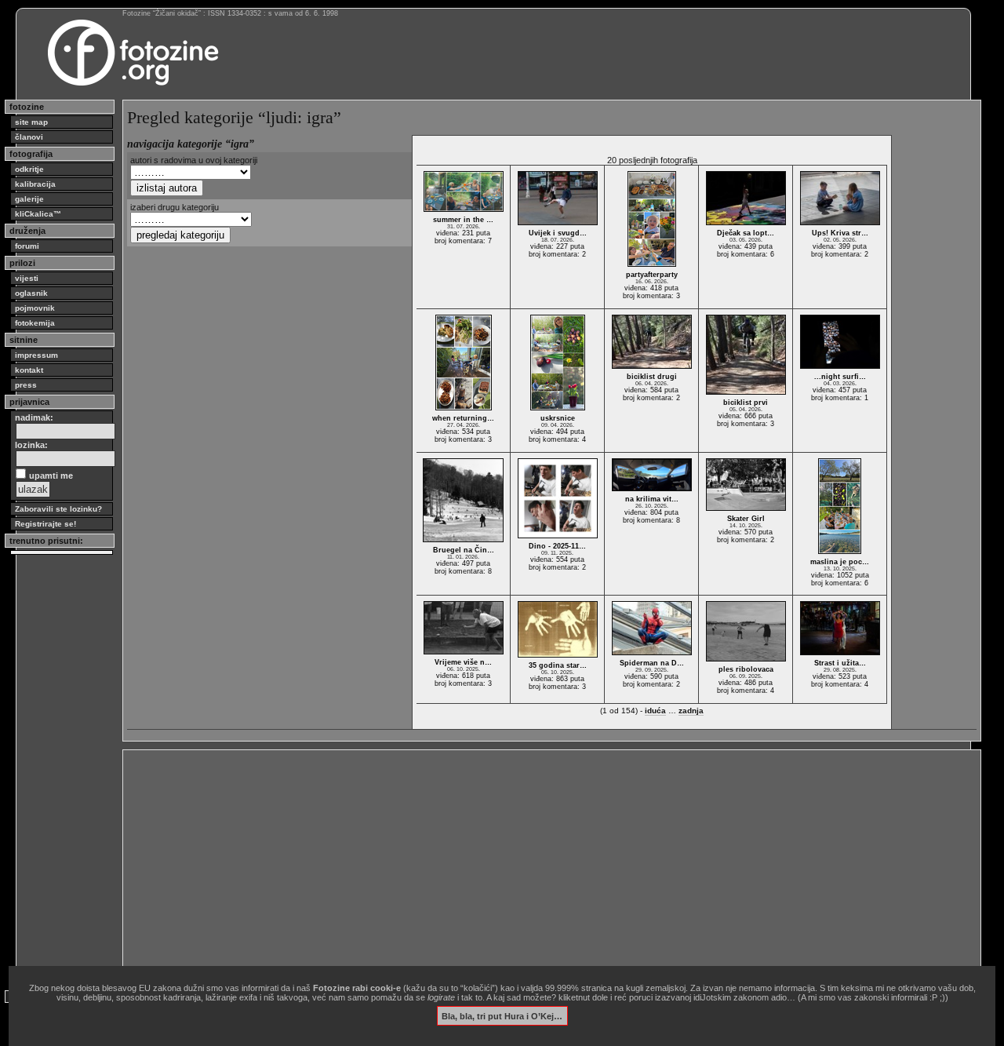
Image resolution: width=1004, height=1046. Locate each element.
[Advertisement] (552, 864)
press (26, 385)
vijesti (26, 278)
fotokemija (35, 323)
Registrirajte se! (45, 523)
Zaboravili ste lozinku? (58, 509)
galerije (29, 199)
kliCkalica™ (38, 214)
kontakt (29, 370)
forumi (27, 246)
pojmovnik (35, 308)
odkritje (29, 169)
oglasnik (31, 293)
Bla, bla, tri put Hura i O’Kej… (502, 1015)
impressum (36, 355)
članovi (29, 137)
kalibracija (35, 184)
